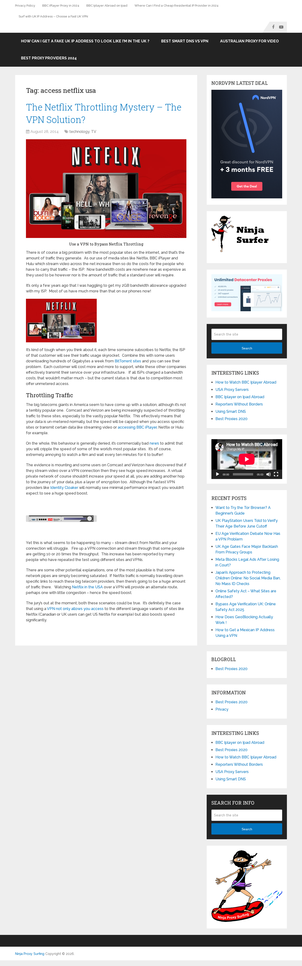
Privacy (221, 709)
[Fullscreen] (276, 474)
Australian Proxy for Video (249, 41)
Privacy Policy (25, 5)
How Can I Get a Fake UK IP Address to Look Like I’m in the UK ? (85, 41)
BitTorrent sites (128, 361)
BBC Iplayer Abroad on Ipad (106, 5)
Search (247, 348)
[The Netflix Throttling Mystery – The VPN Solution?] (106, 188)
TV (93, 131)
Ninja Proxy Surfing (29, 954)
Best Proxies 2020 (231, 419)
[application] (246, 459)
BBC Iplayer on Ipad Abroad (239, 397)
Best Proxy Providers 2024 (49, 58)
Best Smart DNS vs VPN (184, 41)
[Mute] (268, 474)
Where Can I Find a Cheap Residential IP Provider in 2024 (176, 5)
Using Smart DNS (230, 411)
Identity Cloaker (64, 487)
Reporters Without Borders (239, 404)
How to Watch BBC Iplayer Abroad (245, 382)
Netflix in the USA (87, 587)
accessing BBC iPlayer (137, 427)
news (154, 443)
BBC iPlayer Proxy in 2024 (60, 5)
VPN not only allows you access (75, 608)
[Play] (217, 474)
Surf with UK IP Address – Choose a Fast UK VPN (53, 16)
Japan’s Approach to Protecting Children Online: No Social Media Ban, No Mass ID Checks (248, 578)
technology (79, 131)
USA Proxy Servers (232, 389)
